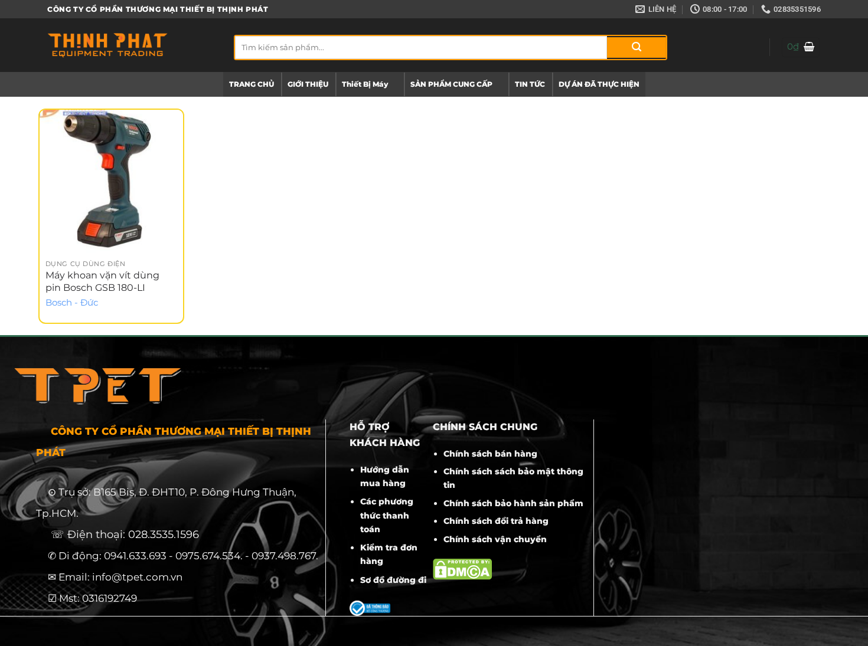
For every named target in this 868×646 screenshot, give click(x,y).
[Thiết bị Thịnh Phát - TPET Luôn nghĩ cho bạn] (131, 45)
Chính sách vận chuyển (495, 539)
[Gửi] (636, 47)
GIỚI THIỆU (308, 84)
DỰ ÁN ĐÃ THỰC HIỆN (599, 84)
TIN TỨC (530, 84)
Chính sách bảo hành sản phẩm (513, 503)
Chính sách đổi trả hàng (496, 521)
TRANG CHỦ (251, 84)
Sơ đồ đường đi (393, 580)
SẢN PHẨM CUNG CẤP (451, 84)
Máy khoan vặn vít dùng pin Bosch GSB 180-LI (102, 281)
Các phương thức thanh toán (386, 515)
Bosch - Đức (71, 302)
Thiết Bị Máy (365, 84)
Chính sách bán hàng (490, 453)
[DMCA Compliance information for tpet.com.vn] (462, 569)
